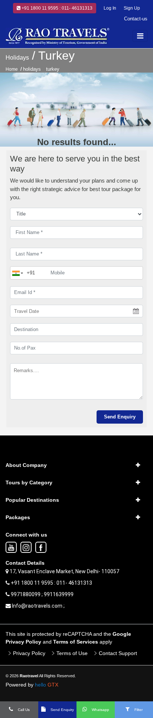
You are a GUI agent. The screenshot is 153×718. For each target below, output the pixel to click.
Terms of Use (72, 653)
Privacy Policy (29, 653)
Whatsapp (100, 710)
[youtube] (11, 547)
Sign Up (132, 8)
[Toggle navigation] (140, 36)
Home (12, 69)
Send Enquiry (61, 710)
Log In (110, 8)
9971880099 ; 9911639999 (42, 594)
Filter (138, 710)
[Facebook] (41, 547)
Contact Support (118, 653)
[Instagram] (26, 547)
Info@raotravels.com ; (38, 606)
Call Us (23, 710)
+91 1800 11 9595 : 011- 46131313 (56, 8)
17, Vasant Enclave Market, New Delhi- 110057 (64, 571)
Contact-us (135, 18)
